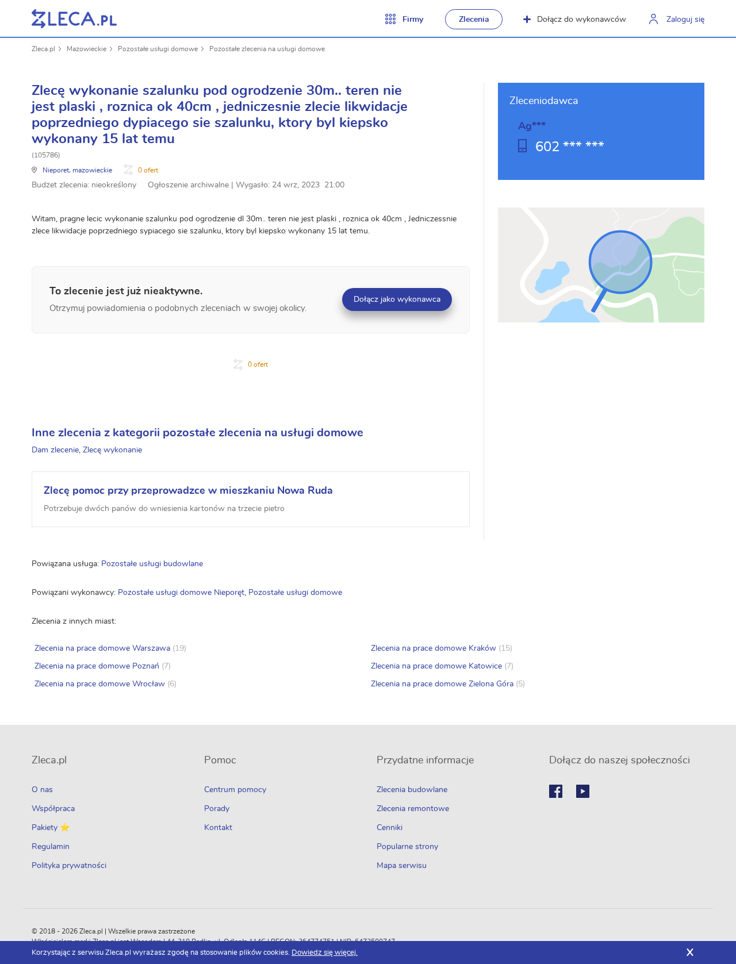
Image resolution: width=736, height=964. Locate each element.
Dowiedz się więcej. (325, 953)
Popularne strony (407, 847)
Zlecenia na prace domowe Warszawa (102, 648)
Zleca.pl (43, 48)
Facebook (555, 791)
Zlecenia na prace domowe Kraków (433, 648)
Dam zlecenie (55, 450)
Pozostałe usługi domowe (158, 48)
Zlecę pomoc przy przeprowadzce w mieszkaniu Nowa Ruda (188, 491)
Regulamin (51, 847)
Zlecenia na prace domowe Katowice (436, 666)
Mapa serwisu (402, 866)
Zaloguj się (685, 20)
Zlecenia (474, 20)
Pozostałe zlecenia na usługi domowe (267, 48)
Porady (216, 809)
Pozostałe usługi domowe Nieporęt (181, 593)
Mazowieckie (86, 48)
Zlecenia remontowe (413, 809)
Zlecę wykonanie (112, 450)
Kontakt (218, 828)
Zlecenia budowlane (412, 790)
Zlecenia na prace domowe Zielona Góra (442, 684)
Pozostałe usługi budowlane (152, 564)
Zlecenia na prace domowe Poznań (96, 666)
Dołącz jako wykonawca (397, 299)
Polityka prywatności (69, 866)
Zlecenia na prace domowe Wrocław (99, 684)
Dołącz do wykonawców (581, 20)
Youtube (582, 791)
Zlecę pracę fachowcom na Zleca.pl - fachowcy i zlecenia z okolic (74, 18)
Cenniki (389, 828)
